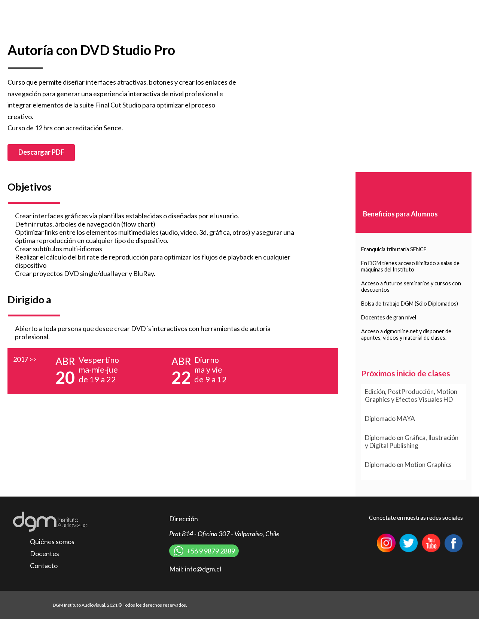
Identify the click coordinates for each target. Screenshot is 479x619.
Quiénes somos (52, 541)
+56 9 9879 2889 (210, 551)
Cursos (266, 9)
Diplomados (231, 9)
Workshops (300, 9)
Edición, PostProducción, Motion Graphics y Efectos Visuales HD (411, 395)
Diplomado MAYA (390, 418)
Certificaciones (379, 9)
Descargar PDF (41, 152)
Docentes (44, 553)
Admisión (337, 9)
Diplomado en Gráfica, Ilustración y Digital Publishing (411, 441)
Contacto (421, 9)
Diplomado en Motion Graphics (408, 464)
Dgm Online (458, 9)
